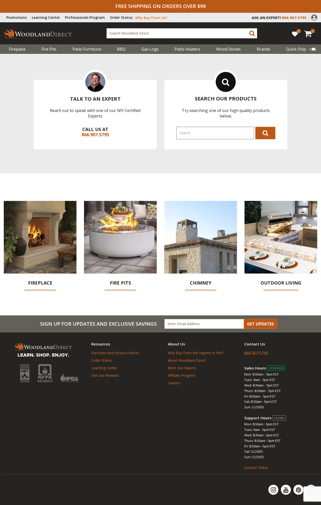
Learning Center (46, 17)
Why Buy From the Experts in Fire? (195, 352)
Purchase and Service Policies (115, 352)
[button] (314, 17)
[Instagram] (274, 490)
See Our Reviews (105, 375)
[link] (301, 49)
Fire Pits (48, 49)
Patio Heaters (187, 49)
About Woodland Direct (187, 360)
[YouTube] (286, 490)
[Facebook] (311, 490)
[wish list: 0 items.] (295, 34)
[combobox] (182, 33)
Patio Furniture (86, 49)
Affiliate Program (181, 375)
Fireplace (17, 49)
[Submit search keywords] (252, 33)
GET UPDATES (260, 324)
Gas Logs (150, 49)
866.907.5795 (95, 135)
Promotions (16, 17)
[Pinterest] (299, 490)
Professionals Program (85, 17)
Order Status (121, 17)
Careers (174, 383)
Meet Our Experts (182, 367)
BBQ (121, 49)
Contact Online (256, 467)
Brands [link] (263, 49)
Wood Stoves (228, 49)
